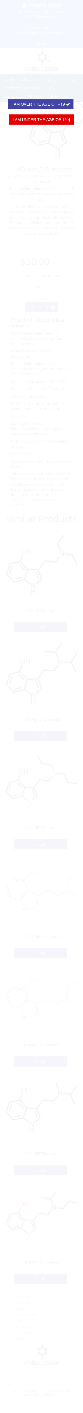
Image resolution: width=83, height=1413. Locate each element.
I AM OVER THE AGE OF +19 (39, 104)
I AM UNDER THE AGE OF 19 (40, 119)
